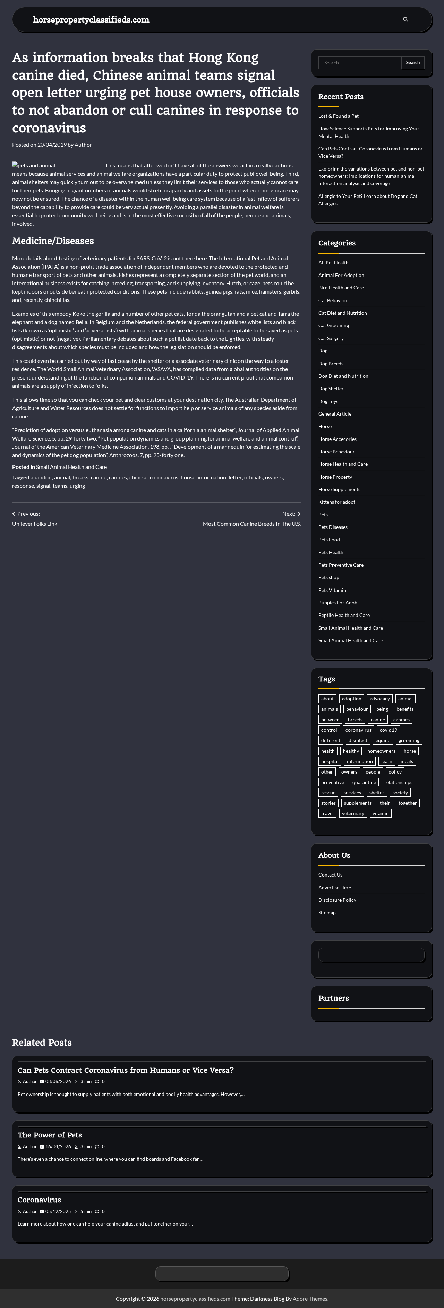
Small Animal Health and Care (71, 466)
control (329, 730)
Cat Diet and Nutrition (342, 313)
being (382, 709)
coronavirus (164, 477)
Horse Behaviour (336, 451)
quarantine (364, 782)
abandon (41, 477)
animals (329, 709)
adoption (351, 698)
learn (386, 761)
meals (407, 761)
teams (60, 485)
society (400, 792)
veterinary (353, 813)
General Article (334, 414)
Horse (325, 426)
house (188, 477)
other (327, 772)
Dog (322, 351)
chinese (138, 477)
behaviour (357, 709)
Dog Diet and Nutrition (343, 376)
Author (83, 144)
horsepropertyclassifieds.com (91, 19)
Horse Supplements (339, 489)
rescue (328, 792)
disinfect (358, 740)
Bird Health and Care (341, 287)
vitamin (381, 813)
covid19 (388, 730)
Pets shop (328, 577)
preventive (332, 782)
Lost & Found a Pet (338, 116)
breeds (355, 719)
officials (253, 477)
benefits (404, 709)
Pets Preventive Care (341, 565)
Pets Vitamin (332, 590)
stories (328, 803)
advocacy (380, 698)
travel (327, 813)
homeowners (381, 751)
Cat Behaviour (333, 300)
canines (118, 477)
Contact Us (330, 875)
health (328, 751)
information (212, 477)
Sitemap (327, 912)
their (385, 803)
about (327, 698)
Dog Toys (328, 401)
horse (410, 751)
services (352, 792)
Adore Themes (310, 1298)
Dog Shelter (331, 388)
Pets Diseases (333, 527)
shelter (376, 792)
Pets (323, 514)
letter (235, 477)
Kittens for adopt (336, 502)
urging (77, 485)
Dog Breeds (330, 363)
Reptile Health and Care (344, 615)
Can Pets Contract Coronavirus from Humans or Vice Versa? (126, 1070)
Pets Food (329, 539)
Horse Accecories (337, 439)
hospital (330, 761)
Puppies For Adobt (338, 602)
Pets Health (330, 552)
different (330, 740)
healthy (351, 751)
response (23, 485)
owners (274, 477)
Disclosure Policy (337, 900)
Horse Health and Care (343, 464)
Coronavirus (39, 1200)
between (330, 719)
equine (383, 740)
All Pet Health (333, 262)
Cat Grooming (333, 325)
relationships (398, 782)
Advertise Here (334, 887)
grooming (409, 740)
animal (62, 477)
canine (98, 477)
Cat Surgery (331, 338)
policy (395, 772)
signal (43, 485)
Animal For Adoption (341, 275)
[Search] (405, 19)
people (373, 772)
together (408, 803)
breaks (80, 477)
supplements (358, 803)
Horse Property (335, 477)
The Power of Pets (50, 1135)
